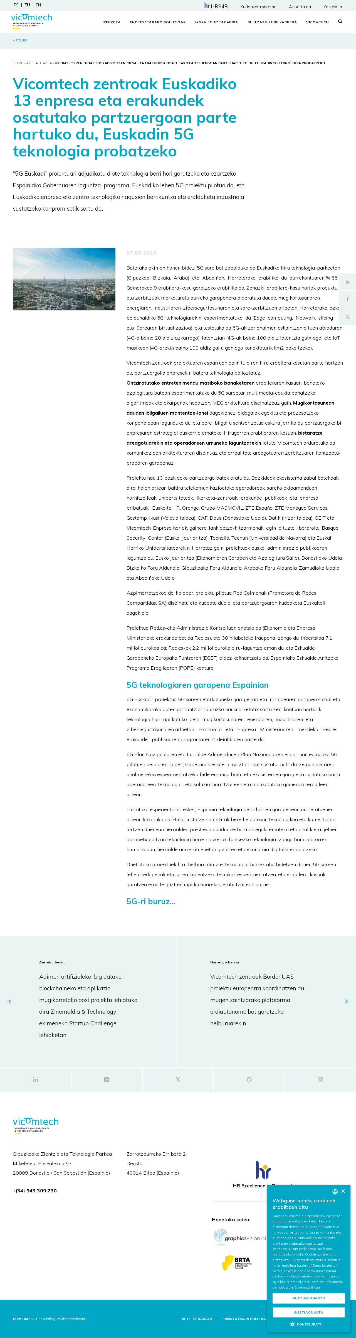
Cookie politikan (307, 1287)
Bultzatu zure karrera (272, 22)
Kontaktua (332, 7)
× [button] (343, 1191)
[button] (309, 1324)
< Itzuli (20, 40)
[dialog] (308, 1258)
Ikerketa (112, 22)
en (38, 5)
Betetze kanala (197, 1319)
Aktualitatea (300, 7)
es (16, 5)
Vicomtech (317, 22)
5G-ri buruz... (151, 901)
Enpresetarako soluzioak (158, 22)
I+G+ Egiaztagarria (216, 22)
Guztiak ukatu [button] (308, 1312)
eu (27, 5)
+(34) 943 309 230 (35, 1190)
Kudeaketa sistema (258, 7)
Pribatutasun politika (244, 1319)
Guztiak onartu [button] (308, 1298)
